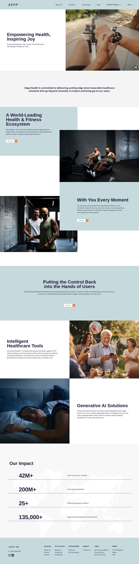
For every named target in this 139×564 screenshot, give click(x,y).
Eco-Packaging (74, 552)
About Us (59, 5)
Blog (98, 5)
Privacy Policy (99, 552)
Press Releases (117, 550)
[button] (114, 5)
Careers (47, 555)
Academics (59, 552)
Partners (72, 550)
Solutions (72, 5)
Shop (129, 4)
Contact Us (87, 550)
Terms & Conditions (102, 550)
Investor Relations (113, 4)
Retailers (58, 550)
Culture (46, 552)
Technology (86, 5)
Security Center (100, 555)
